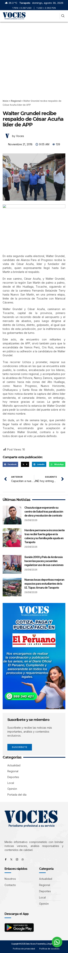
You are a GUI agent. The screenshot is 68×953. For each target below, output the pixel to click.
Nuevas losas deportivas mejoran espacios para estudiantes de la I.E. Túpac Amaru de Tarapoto (44, 583)
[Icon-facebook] (6, 859)
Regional (16, 100)
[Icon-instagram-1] (17, 859)
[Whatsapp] (23, 859)
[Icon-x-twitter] (11, 859)
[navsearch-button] (62, 16)
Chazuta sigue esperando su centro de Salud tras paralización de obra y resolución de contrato (43, 511)
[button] (56, 16)
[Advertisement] (34, 58)
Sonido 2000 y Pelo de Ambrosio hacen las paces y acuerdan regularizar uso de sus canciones (43, 561)
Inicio (5, 100)
